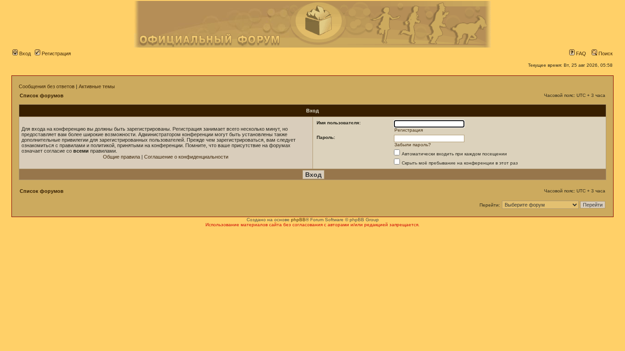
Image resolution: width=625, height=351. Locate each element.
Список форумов (42, 95)
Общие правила (121, 157)
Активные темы (97, 86)
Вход (24, 53)
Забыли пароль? (412, 144)
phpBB (298, 219)
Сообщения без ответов (47, 86)
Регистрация (55, 53)
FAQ (580, 53)
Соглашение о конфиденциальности (186, 157)
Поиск (605, 53)
